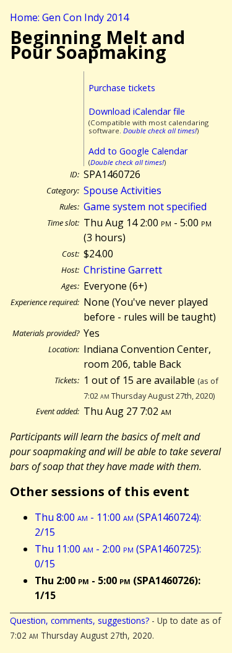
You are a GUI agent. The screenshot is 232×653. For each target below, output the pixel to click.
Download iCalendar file (136, 111)
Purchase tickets (121, 88)
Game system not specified (145, 206)
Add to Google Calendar (137, 151)
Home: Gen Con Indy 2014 (69, 17)
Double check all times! (160, 130)
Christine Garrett (123, 270)
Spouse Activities (122, 190)
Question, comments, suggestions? (79, 620)
